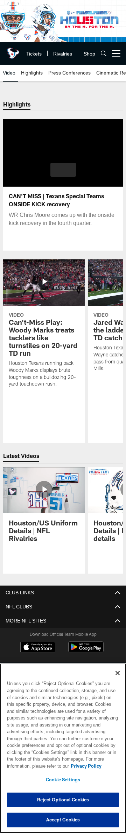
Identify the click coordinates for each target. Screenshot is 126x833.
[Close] (117, 673)
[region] (63, 748)
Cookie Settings (63, 779)
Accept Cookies (63, 819)
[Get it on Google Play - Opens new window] (86, 650)
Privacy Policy (30, 766)
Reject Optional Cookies (63, 799)
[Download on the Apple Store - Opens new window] (38, 648)
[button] (63, 170)
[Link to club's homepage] (12, 50)
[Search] (103, 53)
